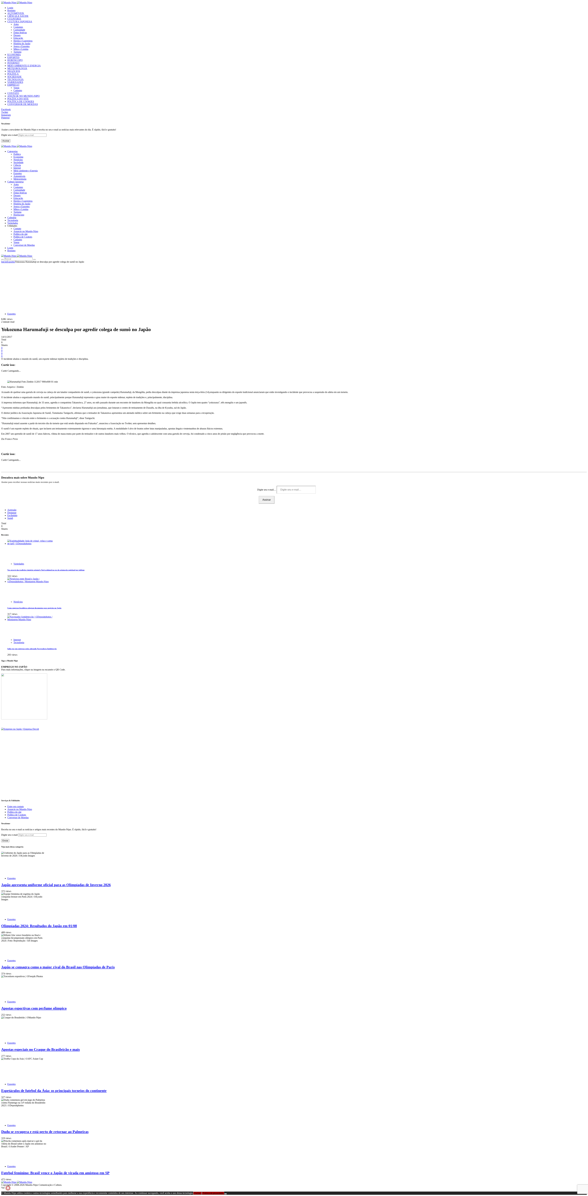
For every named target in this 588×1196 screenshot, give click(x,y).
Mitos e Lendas (20, 49)
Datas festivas (20, 32)
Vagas (16, 87)
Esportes (17, 173)
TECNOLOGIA (15, 79)
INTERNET (13, 63)
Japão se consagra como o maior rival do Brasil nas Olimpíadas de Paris (58, 967)
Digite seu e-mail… (267, 489)
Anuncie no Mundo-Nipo (25, 231)
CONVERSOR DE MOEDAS (22, 104)
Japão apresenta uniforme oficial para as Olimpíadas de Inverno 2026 (56, 885)
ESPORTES (13, 57)
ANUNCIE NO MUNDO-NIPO (23, 96)
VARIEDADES (15, 82)
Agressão (11, 510)
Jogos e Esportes (21, 46)
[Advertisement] (294, 286)
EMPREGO (13, 85)
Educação (18, 38)
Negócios (18, 159)
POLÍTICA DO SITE (18, 98)
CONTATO (13, 93)
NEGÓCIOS (13, 71)
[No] (225, 1193)
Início (4, 261)
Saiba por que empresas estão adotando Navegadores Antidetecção (32, 649)
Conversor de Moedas (24, 245)
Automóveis (19, 176)
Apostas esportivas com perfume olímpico (34, 1008)
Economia (18, 157)
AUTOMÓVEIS (15, 13)
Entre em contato (15, 806)
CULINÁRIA (14, 18)
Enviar (5, 840)
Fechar (197, 1193)
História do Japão (21, 43)
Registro (11, 10)
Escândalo (12, 515)
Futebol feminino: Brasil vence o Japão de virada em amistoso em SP (55, 1173)
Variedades (18, 563)
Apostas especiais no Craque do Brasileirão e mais (40, 1049)
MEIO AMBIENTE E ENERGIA (24, 65)
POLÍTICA (13, 74)
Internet (17, 168)
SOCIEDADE (14, 76)
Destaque (11, 512)
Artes (16, 24)
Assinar (5, 141)
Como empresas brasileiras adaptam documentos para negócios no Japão (34, 608)
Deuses (17, 35)
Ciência (17, 165)
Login (10, 7)
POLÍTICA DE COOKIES (20, 101)
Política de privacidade (213, 1193)
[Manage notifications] (8, 1188)
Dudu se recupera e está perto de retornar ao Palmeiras (45, 1132)
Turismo (17, 52)
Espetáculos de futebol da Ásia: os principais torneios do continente (54, 1091)
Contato (17, 228)
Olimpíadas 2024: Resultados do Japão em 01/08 (39, 926)
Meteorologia (19, 179)
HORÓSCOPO (15, 60)
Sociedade (18, 162)
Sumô (10, 518)
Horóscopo (18, 214)
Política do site (20, 234)
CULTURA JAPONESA (19, 21)
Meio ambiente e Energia (25, 170)
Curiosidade (19, 29)
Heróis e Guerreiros (22, 41)
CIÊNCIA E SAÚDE (17, 16)
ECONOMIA (14, 54)
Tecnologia (18, 642)
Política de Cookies (22, 237)
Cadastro (17, 90)
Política (17, 154)
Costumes (18, 27)
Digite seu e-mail (9, 135)
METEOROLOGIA (17, 68)
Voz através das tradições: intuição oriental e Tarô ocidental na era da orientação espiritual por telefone (46, 570)
